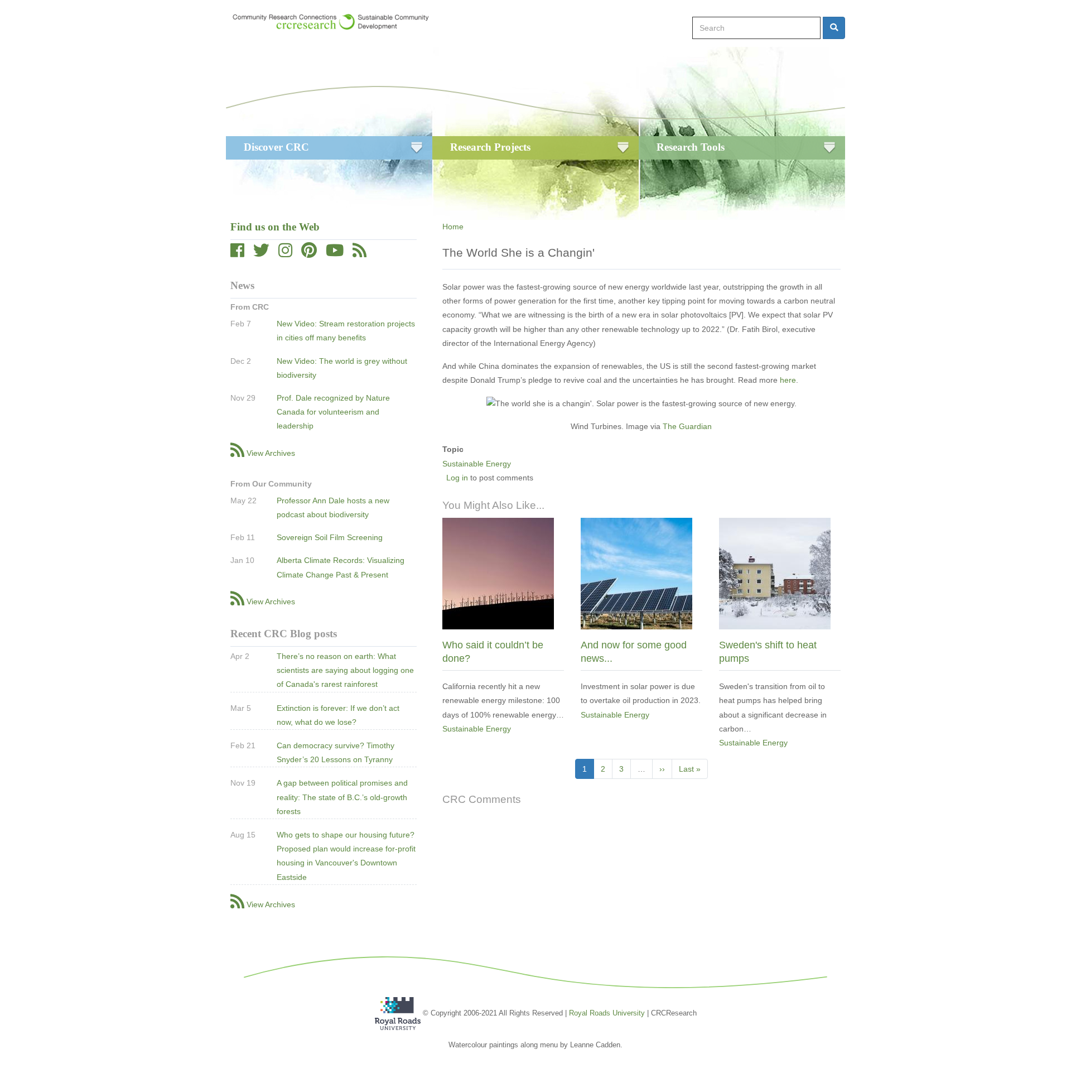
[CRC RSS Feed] (359, 253)
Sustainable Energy (476, 463)
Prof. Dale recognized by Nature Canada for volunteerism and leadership (333, 411)
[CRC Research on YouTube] (335, 253)
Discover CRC (276, 147)
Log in (457, 477)
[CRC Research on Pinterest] (309, 253)
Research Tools (691, 147)
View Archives (271, 453)
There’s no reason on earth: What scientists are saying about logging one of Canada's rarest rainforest (345, 670)
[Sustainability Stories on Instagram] (285, 253)
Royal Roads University (607, 1013)
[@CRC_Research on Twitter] (261, 253)
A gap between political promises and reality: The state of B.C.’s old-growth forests (342, 796)
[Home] (336, 22)
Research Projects (490, 147)
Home (453, 226)
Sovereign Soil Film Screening (330, 537)
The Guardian (687, 426)
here (788, 380)
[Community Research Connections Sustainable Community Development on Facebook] (237, 253)
